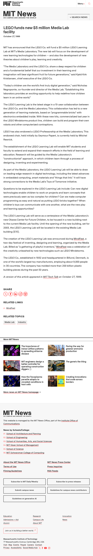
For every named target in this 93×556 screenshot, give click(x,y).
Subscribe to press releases (68, 482)
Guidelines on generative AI (24, 499)
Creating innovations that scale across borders (76, 379)
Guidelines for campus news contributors (68, 490)
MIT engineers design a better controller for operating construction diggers (32, 365)
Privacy (6, 548)
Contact (38, 545)
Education (7, 516)
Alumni (6, 523)
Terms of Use (9, 466)
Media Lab (9, 322)
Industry (22, 322)
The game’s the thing (76, 361)
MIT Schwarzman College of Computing (25, 452)
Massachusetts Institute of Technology (20, 539)
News (64, 520)
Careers (30, 545)
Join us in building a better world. (19, 531)
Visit (5, 545)
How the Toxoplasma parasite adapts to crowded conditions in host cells (32, 381)
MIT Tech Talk (50, 276)
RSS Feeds (52, 471)
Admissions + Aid (10, 520)
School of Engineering (16, 437)
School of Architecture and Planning (23, 433)
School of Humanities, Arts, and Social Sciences (29, 441)
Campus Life (38, 520)
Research (37, 516)
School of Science (14, 449)
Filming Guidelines (12, 471)
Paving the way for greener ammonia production (75, 348)
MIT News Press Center (59, 462)
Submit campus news (24, 490)
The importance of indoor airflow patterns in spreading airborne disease (32, 350)
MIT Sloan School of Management (22, 445)
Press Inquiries (54, 466)
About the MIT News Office (16, 462)
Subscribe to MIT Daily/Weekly (24, 482)
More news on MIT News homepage (21, 392)
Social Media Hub (30, 548)
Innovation (67, 516)
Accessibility (16, 548)
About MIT (37, 523)
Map (10, 545)
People (23, 545)
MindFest (79, 238)
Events (16, 545)
